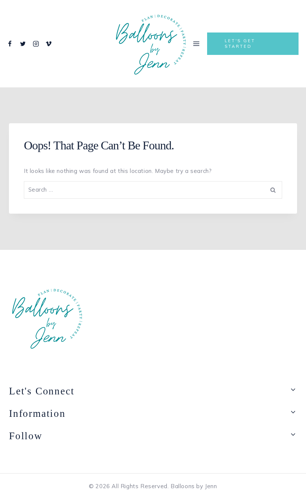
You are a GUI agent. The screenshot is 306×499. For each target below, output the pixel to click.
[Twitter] (23, 44)
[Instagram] (35, 44)
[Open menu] (196, 43)
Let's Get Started (240, 43)
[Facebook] (10, 44)
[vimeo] (49, 44)
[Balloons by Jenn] (151, 43)
